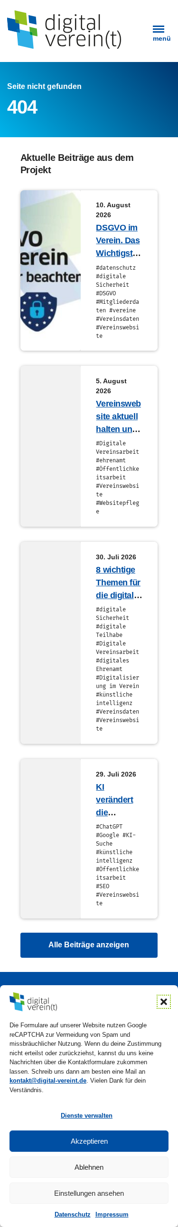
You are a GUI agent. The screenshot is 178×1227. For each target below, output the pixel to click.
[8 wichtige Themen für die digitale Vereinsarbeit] (50, 643)
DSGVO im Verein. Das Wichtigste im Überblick (118, 253)
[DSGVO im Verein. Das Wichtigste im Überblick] (50, 270)
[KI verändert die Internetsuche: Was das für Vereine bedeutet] (50, 838)
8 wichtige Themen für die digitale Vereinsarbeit (119, 595)
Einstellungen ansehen (89, 1193)
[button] (164, 1001)
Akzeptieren (89, 1141)
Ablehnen (89, 1167)
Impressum (112, 1214)
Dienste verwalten (86, 1115)
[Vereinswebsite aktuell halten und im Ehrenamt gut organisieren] (50, 446)
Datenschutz (73, 1214)
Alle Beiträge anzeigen (88, 945)
